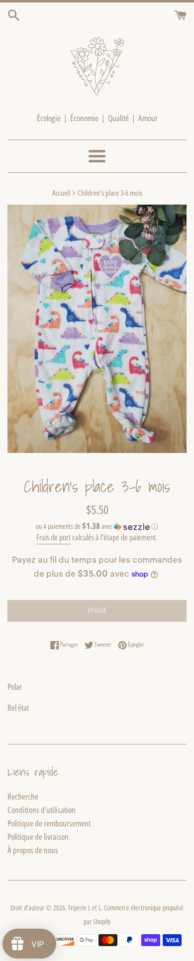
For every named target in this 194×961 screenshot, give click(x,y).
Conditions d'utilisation (41, 809)
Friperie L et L (84, 907)
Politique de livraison (38, 836)
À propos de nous (32, 850)
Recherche (22, 796)
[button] (97, 526)
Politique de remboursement (49, 823)
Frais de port (53, 537)
